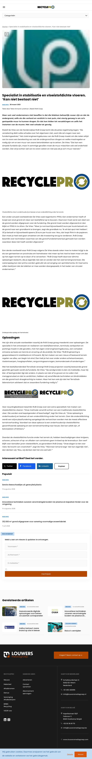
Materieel (7, 684)
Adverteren (27, 680)
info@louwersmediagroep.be (75, 728)
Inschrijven (46, 574)
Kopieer (61, 466)
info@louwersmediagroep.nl (74, 694)
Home (5, 27)
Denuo (6, 693)
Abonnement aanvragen (28, 692)
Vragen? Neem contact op (70, 655)
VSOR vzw (8, 711)
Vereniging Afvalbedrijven (9, 698)
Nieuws (5, 105)
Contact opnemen (27, 685)
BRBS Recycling (8, 705)
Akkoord (80, 754)
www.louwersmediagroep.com (75, 739)
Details (70, 754)
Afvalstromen (9, 688)
